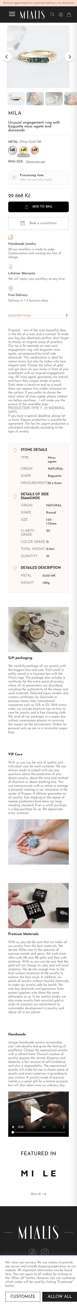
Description (19, 315)
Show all (36, 1194)
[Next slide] (70, 57)
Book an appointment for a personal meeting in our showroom (38, 3)
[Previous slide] (7, 57)
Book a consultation (43, 223)
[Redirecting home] (32, 14)
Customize (22, 1297)
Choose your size (35, 162)
